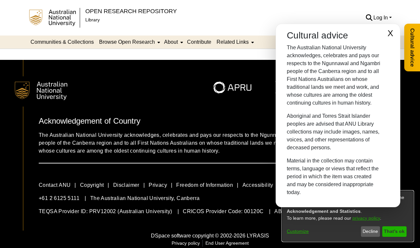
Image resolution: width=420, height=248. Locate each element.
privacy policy (366, 218)
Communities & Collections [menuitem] (62, 42)
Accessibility (257, 185)
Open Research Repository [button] (131, 11)
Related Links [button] (233, 42)
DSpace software (171, 235)
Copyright (92, 185)
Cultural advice (412, 47)
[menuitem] (128, 42)
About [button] (171, 42)
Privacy (158, 185)
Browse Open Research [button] (127, 42)
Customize (298, 231)
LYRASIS (258, 235)
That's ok (394, 231)
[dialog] (347, 216)
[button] (369, 18)
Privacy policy (186, 243)
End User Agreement (227, 243)
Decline (370, 231)
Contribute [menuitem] (199, 42)
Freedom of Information (204, 185)
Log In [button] (381, 17)
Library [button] (92, 19)
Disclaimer (126, 185)
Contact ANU (55, 185)
